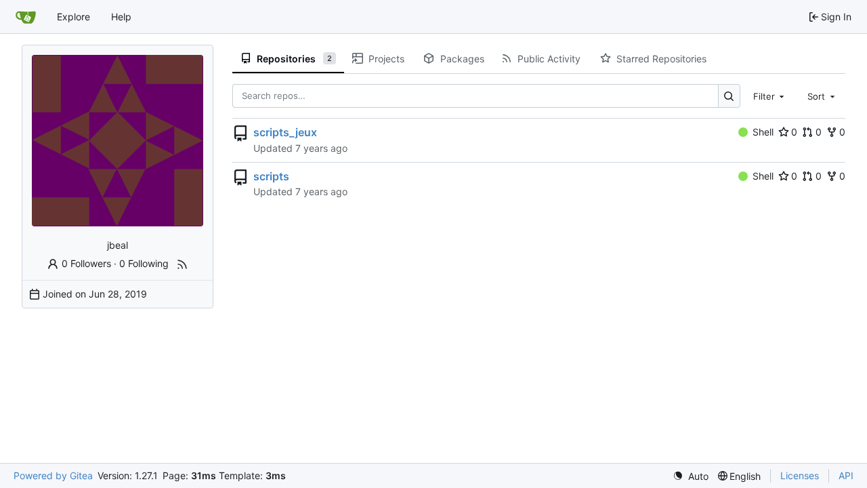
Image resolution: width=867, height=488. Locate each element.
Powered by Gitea (53, 475)
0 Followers (86, 263)
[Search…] (729, 96)
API (846, 475)
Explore (73, 16)
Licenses (799, 475)
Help (121, 16)
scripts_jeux (285, 132)
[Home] (26, 17)
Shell (763, 132)
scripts (271, 176)
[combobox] (770, 95)
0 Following (144, 263)
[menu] (691, 476)
